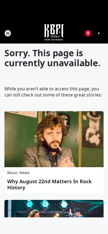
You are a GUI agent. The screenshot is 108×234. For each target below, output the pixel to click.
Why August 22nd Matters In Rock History (49, 184)
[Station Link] (54, 33)
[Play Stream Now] (99, 33)
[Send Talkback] (88, 33)
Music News (18, 172)
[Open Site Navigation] (7, 33)
